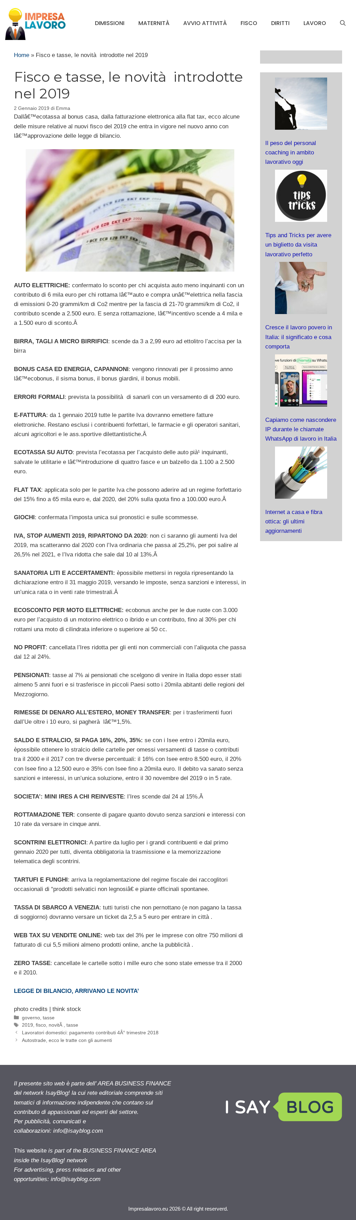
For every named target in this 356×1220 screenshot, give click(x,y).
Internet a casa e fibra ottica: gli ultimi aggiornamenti (293, 521)
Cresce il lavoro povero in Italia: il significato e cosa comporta (298, 337)
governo (31, 1017)
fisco (249, 23)
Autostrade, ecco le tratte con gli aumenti (67, 1040)
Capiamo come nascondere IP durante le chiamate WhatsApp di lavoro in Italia (301, 429)
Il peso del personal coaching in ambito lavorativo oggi (290, 152)
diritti (280, 23)
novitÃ (56, 1025)
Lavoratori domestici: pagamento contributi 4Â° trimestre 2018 (90, 1032)
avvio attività (205, 23)
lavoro (315, 23)
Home (21, 55)
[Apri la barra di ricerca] (343, 23)
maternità (153, 23)
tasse (49, 1017)
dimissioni (109, 23)
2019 (27, 1025)
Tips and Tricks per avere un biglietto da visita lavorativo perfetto (298, 244)
